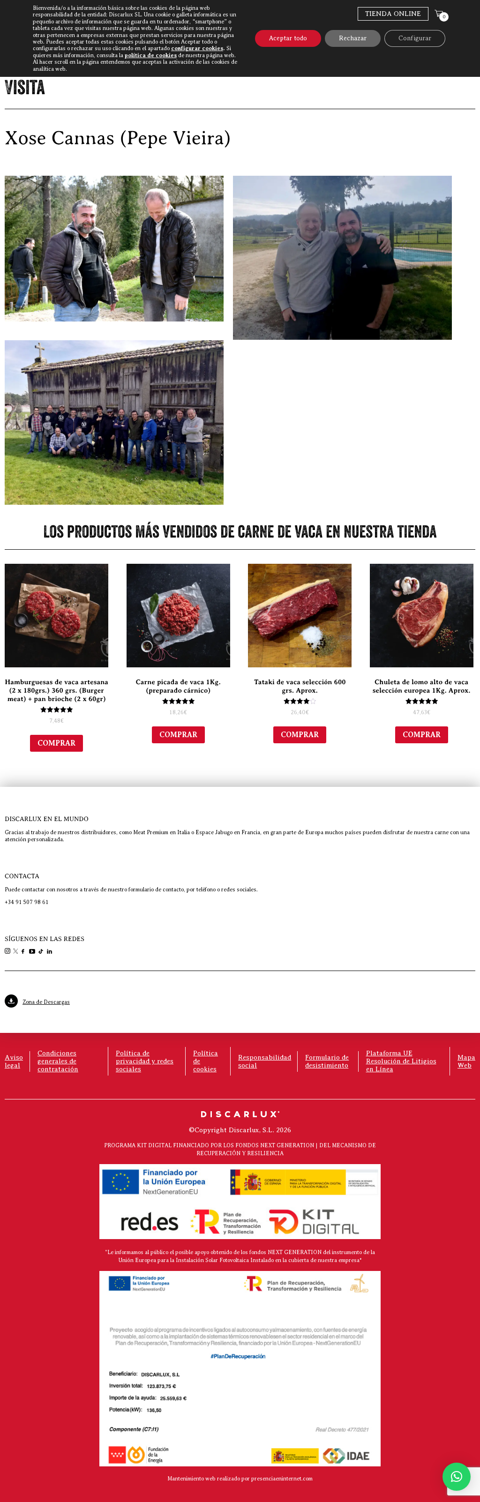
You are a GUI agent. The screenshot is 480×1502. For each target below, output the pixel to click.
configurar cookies (197, 48)
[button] (456, 1477)
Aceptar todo (288, 38)
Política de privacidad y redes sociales (144, 1061)
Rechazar (353, 38)
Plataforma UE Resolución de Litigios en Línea (401, 1061)
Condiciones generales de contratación (58, 1061)
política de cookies (151, 55)
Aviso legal (14, 1061)
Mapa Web (466, 1061)
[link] (8, 952)
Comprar (56, 743)
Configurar (414, 38)
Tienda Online (393, 13)
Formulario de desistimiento (327, 1061)
